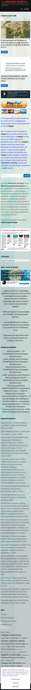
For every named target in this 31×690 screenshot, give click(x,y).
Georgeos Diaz (10, 660)
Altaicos (8, 632)
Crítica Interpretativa (8, 649)
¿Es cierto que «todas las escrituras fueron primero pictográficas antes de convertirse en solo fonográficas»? (15, 580)
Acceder (4, 614)
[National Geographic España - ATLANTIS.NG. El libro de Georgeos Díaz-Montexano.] (15, 380)
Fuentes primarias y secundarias (13, 657)
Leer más (5, 52)
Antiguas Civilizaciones (11, 635)
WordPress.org (6, 624)
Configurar (15, 686)
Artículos (5, 641)
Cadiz (27, 644)
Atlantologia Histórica (8, 644)
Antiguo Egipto (5, 638)
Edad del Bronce (13, 652)
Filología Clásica (25, 655)
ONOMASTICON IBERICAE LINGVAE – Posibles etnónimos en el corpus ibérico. (15, 78)
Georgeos (3, 660)
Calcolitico (3, 646)
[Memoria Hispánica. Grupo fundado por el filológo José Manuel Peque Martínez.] (15, 314)
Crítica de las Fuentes (18, 647)
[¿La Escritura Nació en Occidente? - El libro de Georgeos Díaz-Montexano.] (15, 397)
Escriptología (15, 654)
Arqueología (14, 638)
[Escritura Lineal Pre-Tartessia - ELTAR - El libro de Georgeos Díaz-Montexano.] (15, 410)
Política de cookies (13, 675)
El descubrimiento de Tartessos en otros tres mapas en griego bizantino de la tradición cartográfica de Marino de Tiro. (15, 43)
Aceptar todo (15, 679)
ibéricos (13, 666)
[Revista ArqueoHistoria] (15, 385)
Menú (27, 9)
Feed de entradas (7, 618)
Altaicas (3, 632)
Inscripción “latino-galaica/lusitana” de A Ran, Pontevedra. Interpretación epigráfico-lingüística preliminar (15, 547)
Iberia (24, 663)
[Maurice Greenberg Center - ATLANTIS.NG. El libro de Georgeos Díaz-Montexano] (15, 369)
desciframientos (19, 649)
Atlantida (13, 641)
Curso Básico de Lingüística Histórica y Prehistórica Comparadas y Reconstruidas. (15, 488)
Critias (8, 647)
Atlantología (21, 644)
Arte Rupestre (23, 638)
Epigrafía (5, 654)
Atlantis (21, 640)
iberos (2, 666)
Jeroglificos (19, 666)
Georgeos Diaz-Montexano (11, 663)
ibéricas (7, 666)
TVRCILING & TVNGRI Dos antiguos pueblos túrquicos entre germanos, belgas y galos (14, 539)
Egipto (18, 652)
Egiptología (23, 652)
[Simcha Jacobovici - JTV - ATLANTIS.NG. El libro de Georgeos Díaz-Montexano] (15, 354)
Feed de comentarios (8, 621)
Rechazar (15, 683)
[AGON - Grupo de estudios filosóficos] (15, 375)
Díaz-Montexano (5, 652)
